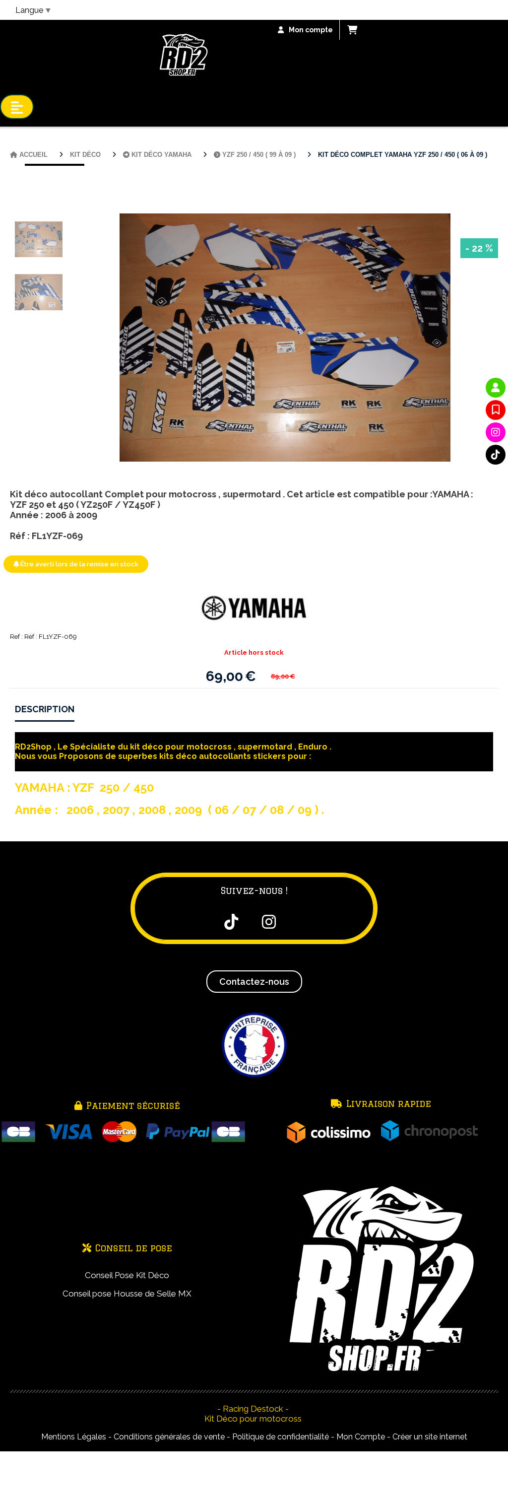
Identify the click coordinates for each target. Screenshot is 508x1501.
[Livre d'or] (496, 410)
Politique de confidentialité (280, 1436)
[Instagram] (496, 432)
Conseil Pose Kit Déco (127, 1275)
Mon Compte (360, 1436)
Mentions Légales (73, 1436)
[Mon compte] (496, 388)
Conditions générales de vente (169, 1436)
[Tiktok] (496, 455)
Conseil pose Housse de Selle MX (127, 1293)
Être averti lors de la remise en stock (78, 564)
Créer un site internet (429, 1436)
